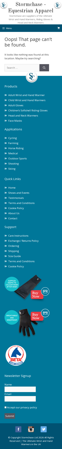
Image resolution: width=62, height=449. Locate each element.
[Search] (44, 67)
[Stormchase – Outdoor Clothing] (3, 8)
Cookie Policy (16, 208)
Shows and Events (18, 192)
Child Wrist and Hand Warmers (26, 100)
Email (8, 394)
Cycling (12, 138)
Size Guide (14, 256)
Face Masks (15, 120)
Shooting (13, 163)
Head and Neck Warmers (23, 115)
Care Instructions (18, 235)
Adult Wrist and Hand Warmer (26, 95)
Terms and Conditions (21, 203)
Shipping (13, 251)
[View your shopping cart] (58, 28)
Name (8, 384)
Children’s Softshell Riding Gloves (28, 110)
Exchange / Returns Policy (23, 240)
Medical (13, 153)
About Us (13, 213)
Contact (12, 218)
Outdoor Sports (17, 158)
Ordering (13, 246)
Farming (13, 143)
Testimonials (16, 198)
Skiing (11, 168)
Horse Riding (16, 148)
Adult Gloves (15, 105)
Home (11, 187)
